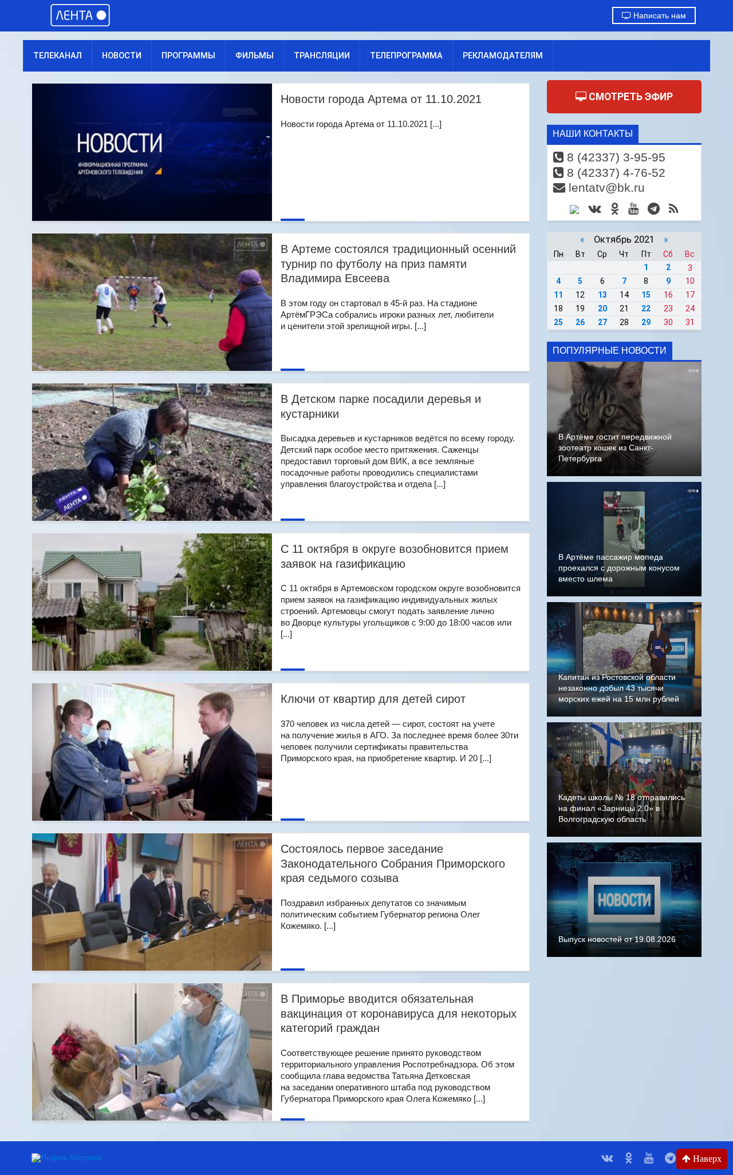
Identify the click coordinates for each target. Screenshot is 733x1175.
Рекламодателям (503, 55)
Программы (188, 55)
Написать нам (658, 15)
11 (558, 294)
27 (602, 322)
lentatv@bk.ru (605, 187)
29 (646, 322)
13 (602, 294)
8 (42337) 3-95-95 (614, 157)
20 (602, 308)
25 (558, 322)
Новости (121, 55)
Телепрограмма (406, 55)
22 (646, 308)
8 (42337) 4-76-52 (614, 172)
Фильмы (254, 55)
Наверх (706, 1159)
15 (646, 294)
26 (580, 322)
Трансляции (322, 55)
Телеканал (57, 55)
